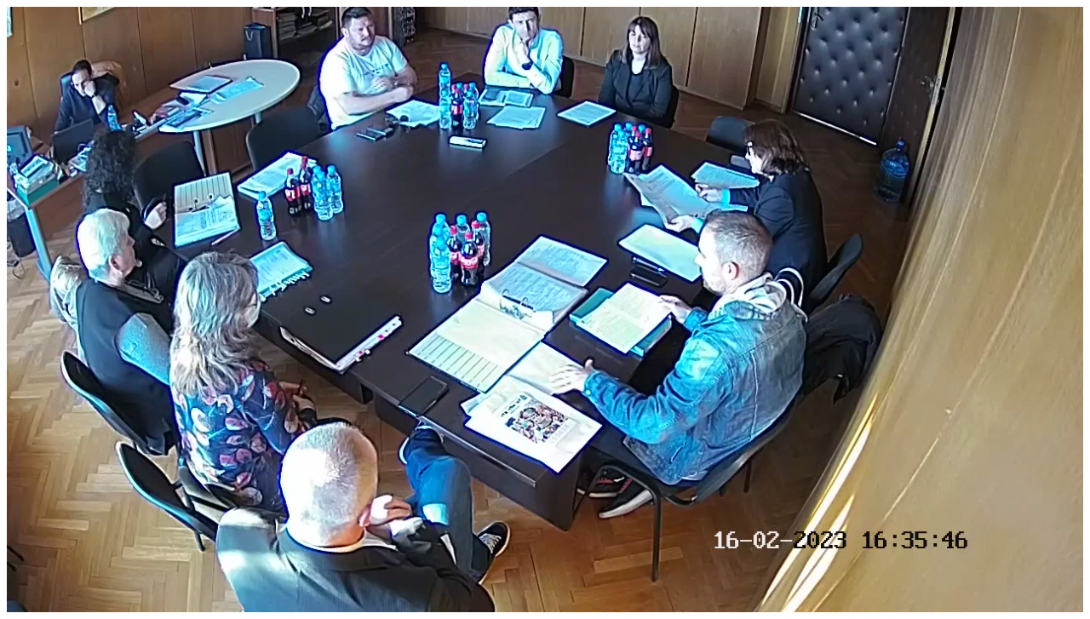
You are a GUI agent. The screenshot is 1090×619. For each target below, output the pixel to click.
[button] (58, 599)
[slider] (541, 600)
